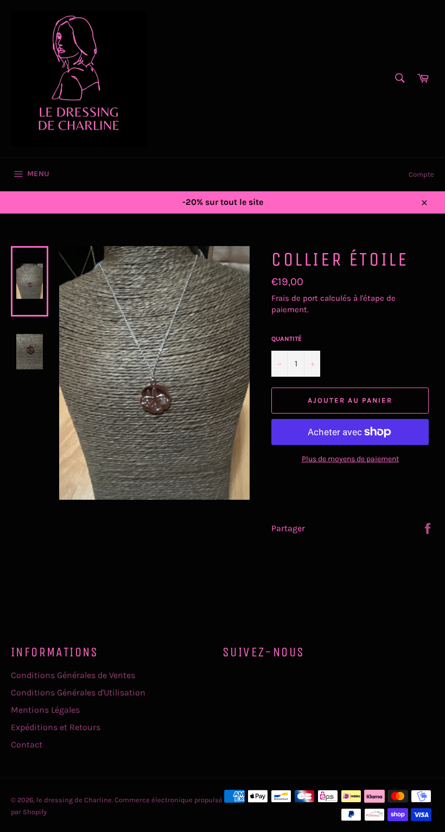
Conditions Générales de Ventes (73, 675)
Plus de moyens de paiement (350, 458)
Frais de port (294, 298)
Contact (26, 744)
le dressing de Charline (74, 800)
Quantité (286, 339)
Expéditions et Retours (55, 727)
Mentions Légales (45, 710)
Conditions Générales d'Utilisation (78, 692)
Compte (421, 174)
